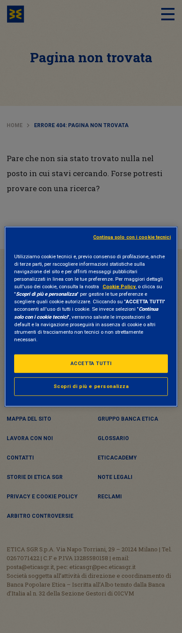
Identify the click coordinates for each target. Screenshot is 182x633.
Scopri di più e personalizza (91, 386)
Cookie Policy (119, 286)
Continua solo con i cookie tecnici (132, 237)
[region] (90, 316)
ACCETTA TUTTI (91, 363)
